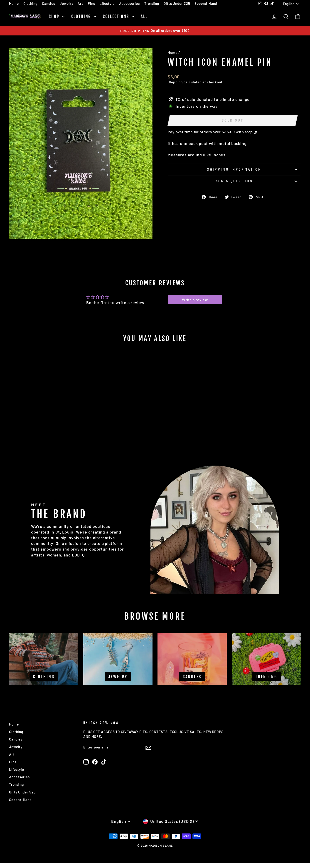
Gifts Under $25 (177, 3)
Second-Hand (205, 3)
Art (80, 3)
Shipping (175, 82)
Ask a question (234, 181)
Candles (48, 3)
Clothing (30, 3)
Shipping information (234, 169)
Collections (116, 16)
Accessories (129, 3)
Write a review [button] (195, 299)
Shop (55, 16)
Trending (151, 3)
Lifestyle (107, 3)
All (144, 16)
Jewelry (66, 3)
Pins (91, 3)
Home (14, 3)
